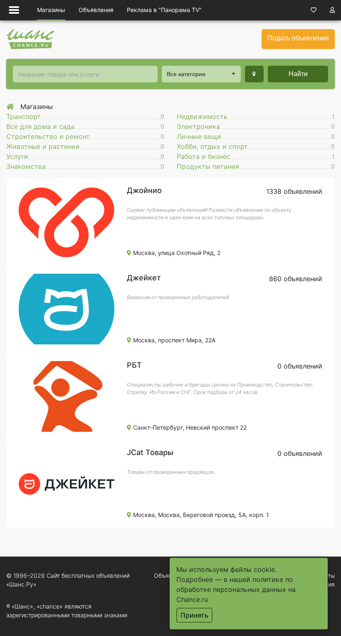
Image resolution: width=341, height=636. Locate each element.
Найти (298, 73)
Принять (194, 615)
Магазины (51, 9)
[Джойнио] (66, 221)
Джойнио (144, 190)
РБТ (134, 365)
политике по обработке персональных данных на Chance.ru (236, 589)
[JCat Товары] (66, 483)
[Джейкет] (66, 308)
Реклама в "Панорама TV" (164, 9)
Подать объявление (298, 38)
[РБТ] (66, 395)
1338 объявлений (294, 191)
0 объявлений (299, 366)
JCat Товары (150, 452)
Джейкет (144, 277)
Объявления (96, 9)
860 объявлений (295, 279)
